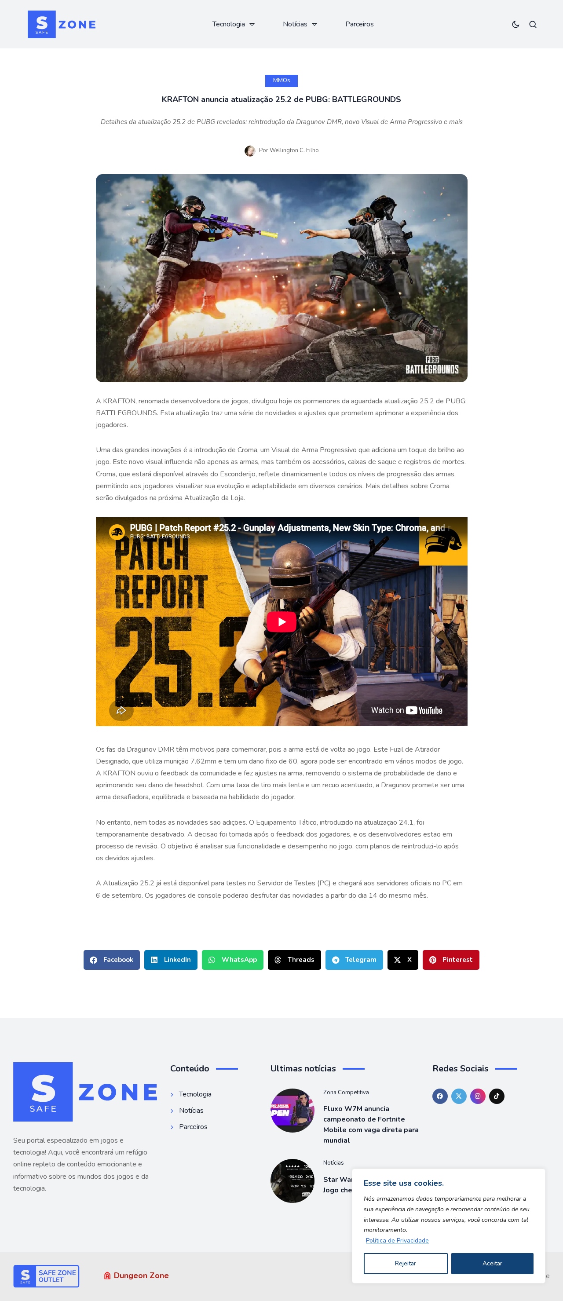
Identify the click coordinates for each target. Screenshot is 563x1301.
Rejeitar (405, 1263)
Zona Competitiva (346, 1092)
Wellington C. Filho (294, 150)
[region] (448, 1226)
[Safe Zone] (61, 24)
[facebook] (440, 1096)
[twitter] (459, 1096)
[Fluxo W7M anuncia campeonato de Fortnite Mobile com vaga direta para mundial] (292, 1111)
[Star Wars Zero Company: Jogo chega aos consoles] (292, 1181)
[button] (112, 960)
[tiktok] (497, 1096)
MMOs (281, 80)
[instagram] (478, 1096)
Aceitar (492, 1263)
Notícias (333, 1163)
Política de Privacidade (397, 1240)
